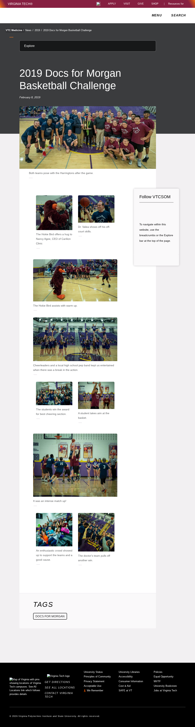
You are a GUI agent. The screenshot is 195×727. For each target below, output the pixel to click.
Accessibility (126, 676)
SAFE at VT (125, 690)
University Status (93, 672)
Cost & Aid (124, 685)
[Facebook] (142, 210)
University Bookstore (165, 685)
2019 (38, 30)
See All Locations (61, 687)
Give (141, 4)
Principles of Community (97, 676)
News (29, 30)
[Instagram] (155, 210)
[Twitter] (149, 210)
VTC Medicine (15, 30)
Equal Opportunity (163, 676)
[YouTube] (168, 210)
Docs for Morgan (50, 616)
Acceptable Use (92, 685)
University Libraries (129, 672)
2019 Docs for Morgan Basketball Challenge (67, 30)
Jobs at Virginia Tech (165, 690)
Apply (112, 4)
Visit (127, 4)
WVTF (157, 681)
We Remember (95, 690)
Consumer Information (131, 681)
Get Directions (58, 682)
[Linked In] (162, 210)
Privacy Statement (94, 681)
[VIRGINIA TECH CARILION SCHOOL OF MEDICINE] (33, 15)
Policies (158, 672)
